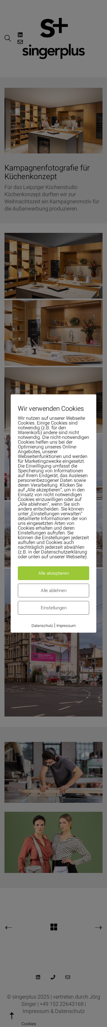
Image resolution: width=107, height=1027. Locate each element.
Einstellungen (54, 608)
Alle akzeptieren (53, 573)
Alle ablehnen (54, 590)
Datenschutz (42, 625)
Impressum (65, 625)
